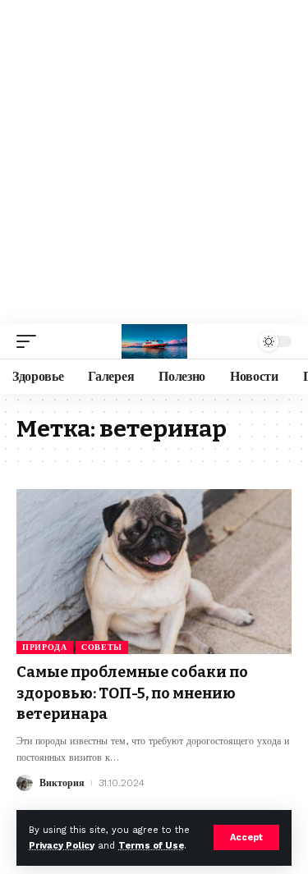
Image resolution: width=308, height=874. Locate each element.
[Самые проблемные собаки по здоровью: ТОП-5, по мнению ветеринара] (154, 571)
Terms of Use (151, 845)
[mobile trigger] (30, 341)
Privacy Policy (61, 845)
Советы (101, 647)
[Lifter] (154, 341)
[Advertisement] (154, 162)
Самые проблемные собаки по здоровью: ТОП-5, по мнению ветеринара (132, 692)
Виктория (62, 783)
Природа (44, 647)
